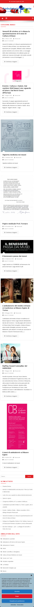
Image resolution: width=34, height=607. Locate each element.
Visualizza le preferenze (17, 601)
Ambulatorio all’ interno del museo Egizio (14, 542)
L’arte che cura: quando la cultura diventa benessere (17, 495)
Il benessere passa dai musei (14, 256)
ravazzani (17, 38)
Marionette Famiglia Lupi (9, 568)
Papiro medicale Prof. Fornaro (15, 224)
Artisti (4, 548)
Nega (17, 596)
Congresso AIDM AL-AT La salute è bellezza (15, 501)
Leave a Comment (8, 40)
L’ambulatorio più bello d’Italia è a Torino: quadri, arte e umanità (18, 506)
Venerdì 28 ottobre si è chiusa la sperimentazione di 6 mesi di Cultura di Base (16, 33)
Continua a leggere (11, 61)
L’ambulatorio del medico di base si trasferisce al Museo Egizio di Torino (16, 308)
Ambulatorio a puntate (9, 539)
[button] (31, 575)
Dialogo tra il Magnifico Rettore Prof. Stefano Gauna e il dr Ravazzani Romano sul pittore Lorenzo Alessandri (18, 522)
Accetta (17, 591)
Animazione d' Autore (8, 545)
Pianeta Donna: (7, 486)
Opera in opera (7, 498)
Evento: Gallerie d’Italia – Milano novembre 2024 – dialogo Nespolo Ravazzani (16, 511)
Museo (4, 571)
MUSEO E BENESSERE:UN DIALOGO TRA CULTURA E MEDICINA (17, 491)
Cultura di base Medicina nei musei (12, 555)
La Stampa (5, 564)
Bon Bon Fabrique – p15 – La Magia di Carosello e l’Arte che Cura (16, 528)
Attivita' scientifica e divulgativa (11, 551)
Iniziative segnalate (8, 561)
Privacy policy (20, 604)
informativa (13, 604)
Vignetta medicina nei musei (14, 155)
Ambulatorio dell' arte (17, 8)
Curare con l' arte (7, 558)
